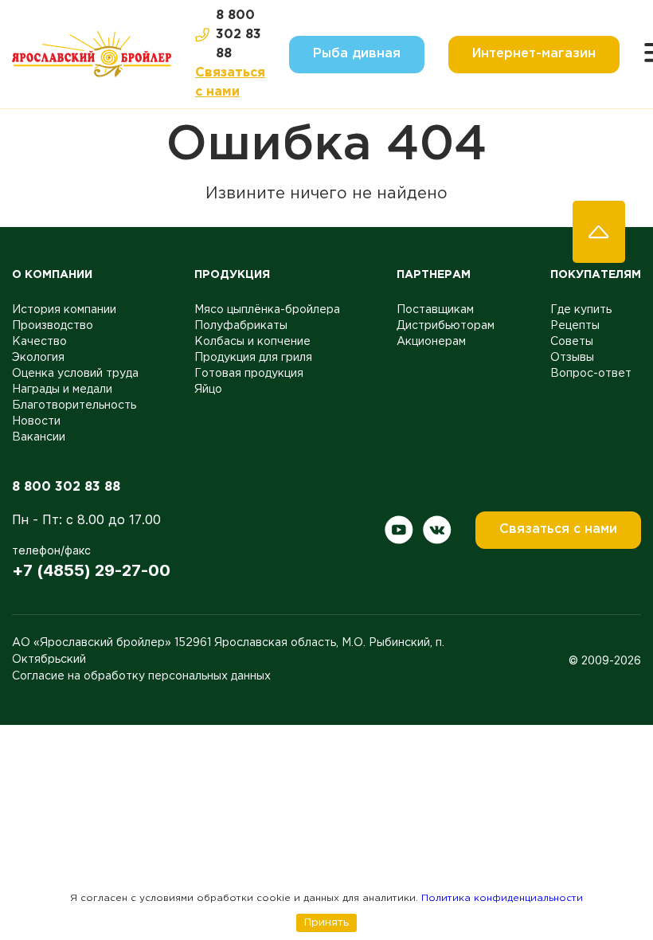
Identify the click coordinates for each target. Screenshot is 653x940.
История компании (64, 310)
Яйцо (208, 389)
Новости (36, 421)
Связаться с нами (230, 82)
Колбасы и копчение (252, 342)
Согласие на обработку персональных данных (141, 676)
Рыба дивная (357, 54)
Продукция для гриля (253, 357)
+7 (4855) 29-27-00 (91, 570)
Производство (52, 326)
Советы (571, 342)
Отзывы (572, 357)
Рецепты (575, 326)
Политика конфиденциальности (502, 898)
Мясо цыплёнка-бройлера (267, 310)
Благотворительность (74, 405)
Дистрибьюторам (446, 326)
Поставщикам (435, 310)
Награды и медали (62, 389)
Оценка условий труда (75, 373)
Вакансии (38, 437)
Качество (39, 342)
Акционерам (431, 342)
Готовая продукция (248, 373)
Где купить (581, 310)
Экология (38, 357)
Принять (326, 922)
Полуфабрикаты (240, 326)
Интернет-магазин (534, 54)
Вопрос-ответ (590, 373)
